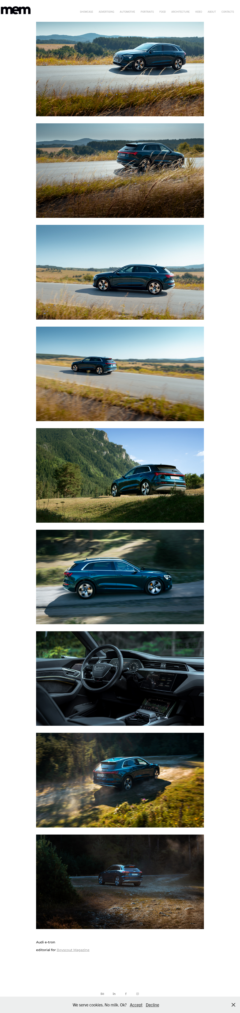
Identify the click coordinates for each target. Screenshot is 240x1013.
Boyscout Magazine (73, 950)
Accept (136, 1004)
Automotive (127, 11)
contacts (227, 11)
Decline (152, 1004)
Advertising (106, 11)
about (212, 11)
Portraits (147, 11)
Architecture (180, 11)
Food (162, 11)
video (198, 11)
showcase (86, 11)
